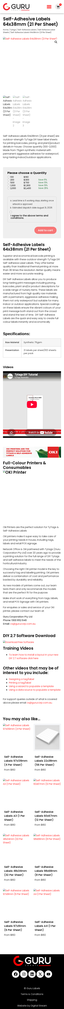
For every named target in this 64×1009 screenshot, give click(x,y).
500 (12, 182)
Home (5, 29)
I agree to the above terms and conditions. (29, 217)
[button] (49, 7)
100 (12, 177)
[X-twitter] (40, 974)
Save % (42, 180)
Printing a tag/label (20, 682)
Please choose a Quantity (27, 172)
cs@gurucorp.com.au (23, 624)
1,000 (12, 185)
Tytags (13, 29)
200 (12, 180)
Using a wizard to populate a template (31, 686)
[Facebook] (15, 974)
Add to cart (45, 230)
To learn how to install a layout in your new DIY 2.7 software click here (33, 656)
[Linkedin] (32, 974)
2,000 (13, 188)
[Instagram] (24, 974)
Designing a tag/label (21, 679)
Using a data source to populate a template (35, 690)
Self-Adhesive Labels (27, 29)
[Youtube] (48, 974)
